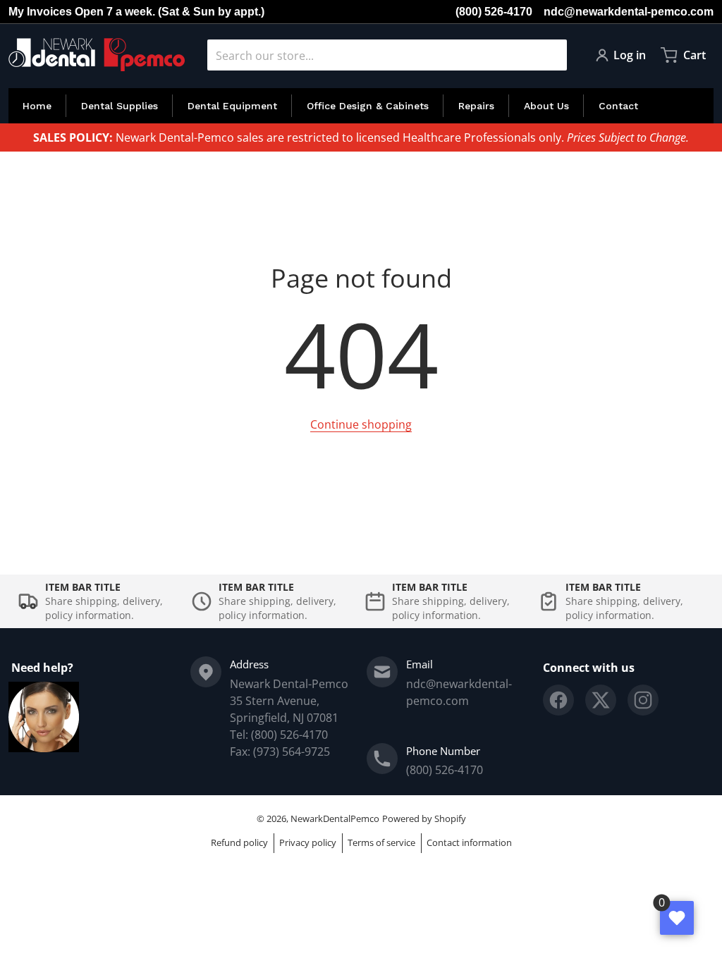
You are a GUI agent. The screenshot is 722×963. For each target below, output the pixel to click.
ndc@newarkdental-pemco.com (629, 12)
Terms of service (381, 842)
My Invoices (40, 12)
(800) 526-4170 (493, 12)
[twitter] (600, 700)
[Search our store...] (551, 54)
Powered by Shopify (424, 818)
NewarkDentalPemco (334, 818)
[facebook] (558, 700)
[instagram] (643, 700)
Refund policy (239, 842)
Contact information (469, 842)
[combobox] (387, 54)
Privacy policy (307, 842)
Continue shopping (361, 424)
